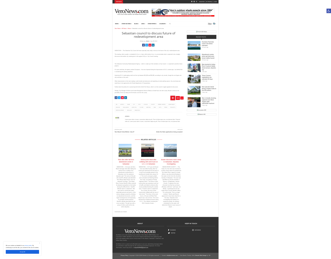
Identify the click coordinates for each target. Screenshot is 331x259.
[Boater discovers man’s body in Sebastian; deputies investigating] (171, 150)
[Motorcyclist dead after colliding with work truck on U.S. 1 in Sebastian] (148, 150)
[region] (22, 249)
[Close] (40, 243)
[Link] (194, 46)
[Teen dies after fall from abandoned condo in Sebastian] (126, 150)
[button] (329, 11)
